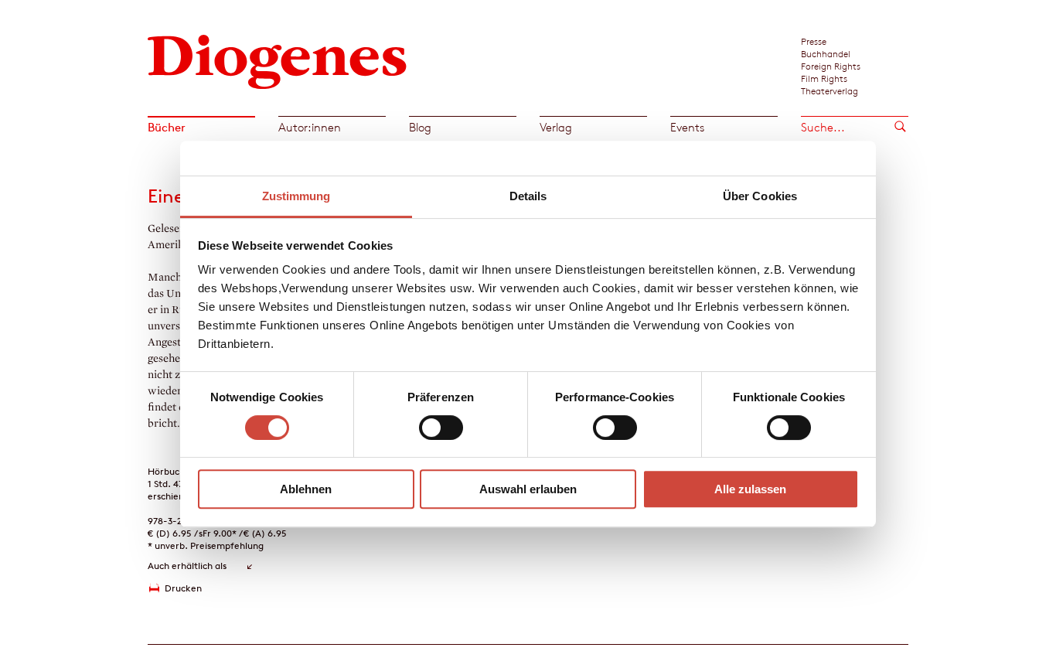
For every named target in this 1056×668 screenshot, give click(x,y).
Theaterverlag (829, 90)
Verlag (556, 127)
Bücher (167, 127)
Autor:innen (309, 127)
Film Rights (824, 78)
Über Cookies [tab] (760, 196)
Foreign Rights (830, 66)
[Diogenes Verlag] (277, 60)
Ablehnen (306, 489)
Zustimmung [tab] (296, 196)
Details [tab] (528, 196)
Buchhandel (825, 53)
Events (687, 127)
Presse (813, 41)
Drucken (183, 588)
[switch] (441, 427)
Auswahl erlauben (528, 489)
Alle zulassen (750, 489)
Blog (420, 127)
